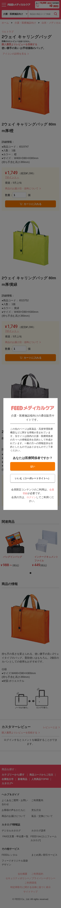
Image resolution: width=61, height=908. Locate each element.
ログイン (31, 497)
